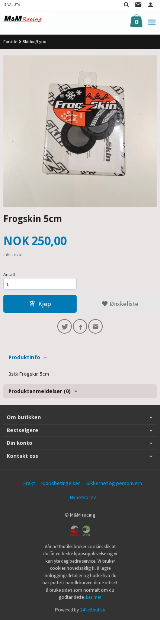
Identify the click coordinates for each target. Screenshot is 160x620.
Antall (9, 274)
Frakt (29, 483)
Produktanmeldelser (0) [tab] (40, 391)
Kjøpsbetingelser (60, 483)
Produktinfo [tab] (24, 357)
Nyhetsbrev (83, 497)
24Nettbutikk (92, 610)
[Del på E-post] (95, 326)
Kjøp (44, 304)
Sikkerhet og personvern (114, 483)
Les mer (93, 597)
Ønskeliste (123, 304)
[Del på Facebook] (80, 326)
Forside (10, 41)
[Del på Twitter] (64, 326)
